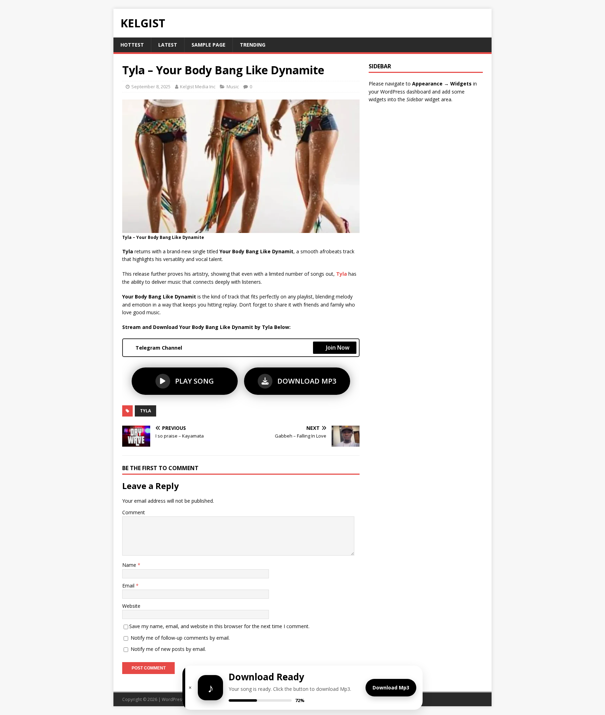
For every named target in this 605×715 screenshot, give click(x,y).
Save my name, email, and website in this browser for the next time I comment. (219, 626)
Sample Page (208, 44)
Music (233, 86)
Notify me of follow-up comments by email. (180, 637)
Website (131, 606)
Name (130, 565)
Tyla (145, 411)
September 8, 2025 (151, 86)
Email (129, 585)
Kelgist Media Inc (197, 86)
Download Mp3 (391, 687)
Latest (167, 44)
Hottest (132, 44)
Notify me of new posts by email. (168, 649)
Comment (133, 512)
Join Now (337, 347)
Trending (252, 44)
